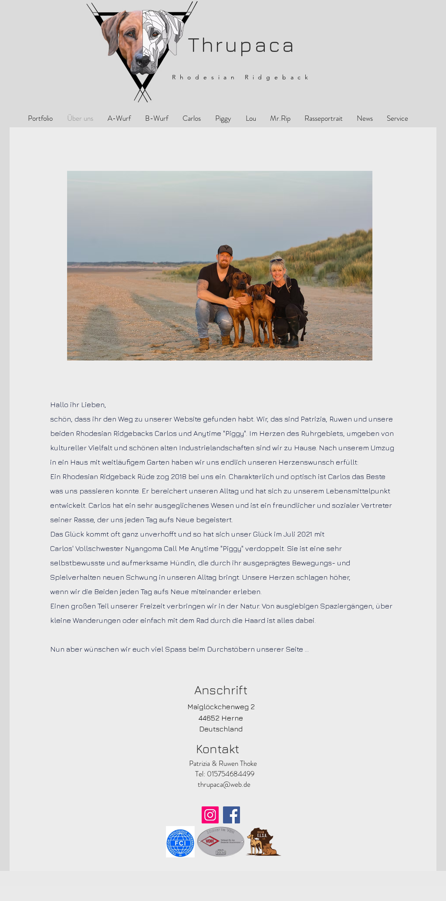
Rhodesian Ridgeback (242, 77)
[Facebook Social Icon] (231, 814)
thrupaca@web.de (224, 784)
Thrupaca (238, 44)
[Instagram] (210, 814)
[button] (223, 118)
